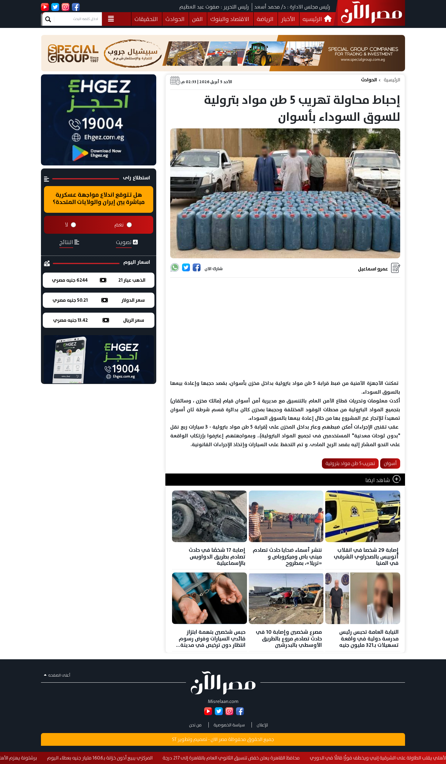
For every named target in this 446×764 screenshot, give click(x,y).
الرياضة (265, 19)
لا (66, 224)
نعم (119, 224)
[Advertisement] (285, 329)
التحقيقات (146, 19)
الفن (197, 19)
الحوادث (174, 19)
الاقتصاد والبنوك (229, 19)
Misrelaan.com (223, 701)
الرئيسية (392, 79)
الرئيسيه (312, 19)
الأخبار (288, 19)
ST (174, 739)
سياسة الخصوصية (229, 725)
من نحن (195, 725)
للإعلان (262, 725)
